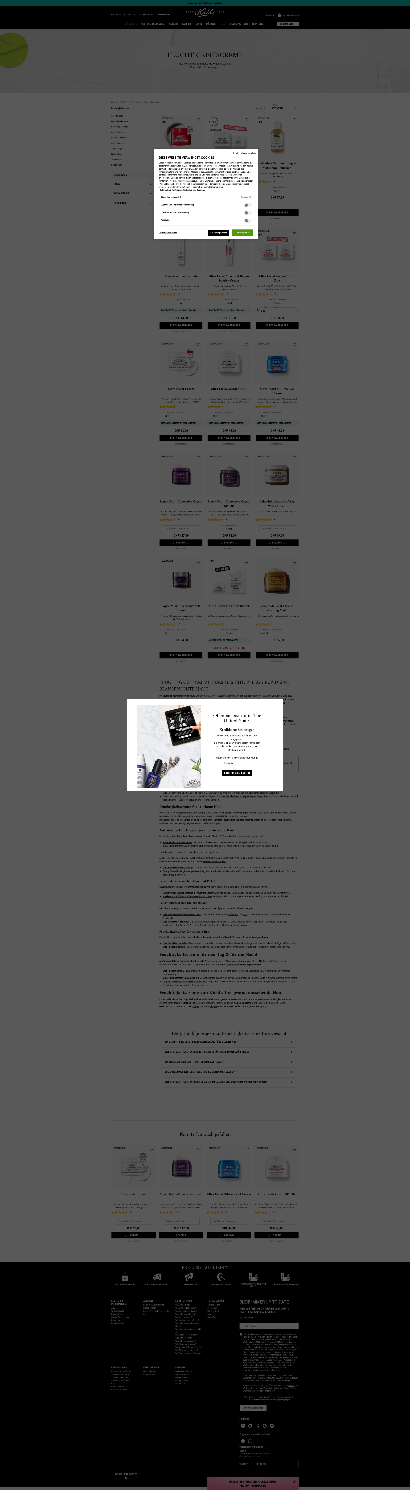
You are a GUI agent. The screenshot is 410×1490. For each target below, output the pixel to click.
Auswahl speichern (218, 233)
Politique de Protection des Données (188, 190)
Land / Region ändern (237, 773)
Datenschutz (165, 190)
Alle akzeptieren (242, 233)
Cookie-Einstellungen (168, 232)
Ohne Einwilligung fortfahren (244, 153)
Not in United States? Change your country (237, 757)
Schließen (278, 703)
